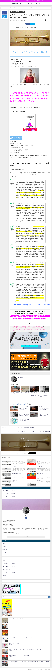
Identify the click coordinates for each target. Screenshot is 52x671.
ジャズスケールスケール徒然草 (8, 563)
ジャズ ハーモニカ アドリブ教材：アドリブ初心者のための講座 (18, 427)
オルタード (4, 557)
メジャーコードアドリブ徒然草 (8, 496)
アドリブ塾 (26, 536)
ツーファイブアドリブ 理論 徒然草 (9, 490)
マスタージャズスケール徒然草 (8, 493)
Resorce (4, 546)
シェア (4, 13)
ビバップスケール (6, 569)
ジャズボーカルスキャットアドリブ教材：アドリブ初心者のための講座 (32, 431)
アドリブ (12, 11)
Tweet (4, 17)
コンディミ (4, 560)
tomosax (20, 377)
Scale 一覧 (4, 549)
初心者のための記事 (20, 11)
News (3, 543)
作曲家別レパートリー (6, 575)
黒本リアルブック (6, 580)
